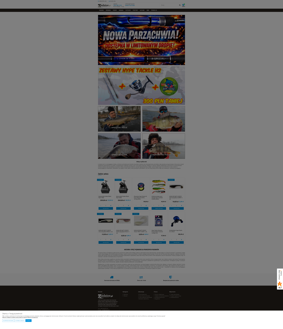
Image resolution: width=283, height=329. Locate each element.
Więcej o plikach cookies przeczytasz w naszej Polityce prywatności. (20, 317)
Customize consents (19, 320)
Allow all (28, 320)
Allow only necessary (8, 320)
